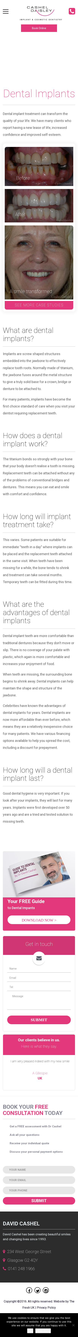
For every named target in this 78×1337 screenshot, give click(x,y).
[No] (73, 1325)
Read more (43, 1330)
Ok (30, 1330)
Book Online (39, 28)
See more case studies (39, 305)
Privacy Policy (46, 1307)
